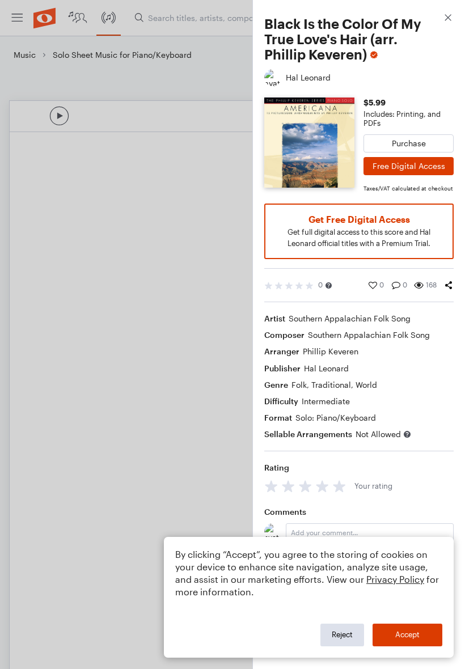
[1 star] (271, 486)
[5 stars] (339, 486)
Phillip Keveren (330, 351)
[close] (448, 19)
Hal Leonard (326, 368)
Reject (342, 634)
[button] (328, 285)
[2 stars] (288, 486)
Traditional (331, 384)
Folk (299, 384)
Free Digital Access (409, 166)
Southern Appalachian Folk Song (350, 318)
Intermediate (326, 401)
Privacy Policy (395, 579)
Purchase (409, 143)
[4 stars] (322, 486)
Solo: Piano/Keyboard (335, 417)
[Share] (448, 285)
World (366, 384)
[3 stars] (305, 486)
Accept (407, 634)
